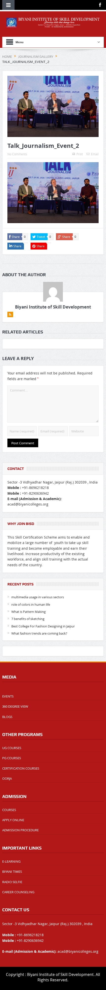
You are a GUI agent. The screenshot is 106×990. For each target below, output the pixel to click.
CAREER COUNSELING (18, 892)
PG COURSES (11, 758)
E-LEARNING (11, 861)
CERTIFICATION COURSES (20, 768)
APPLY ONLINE (13, 820)
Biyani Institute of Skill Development (53, 307)
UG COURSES (11, 748)
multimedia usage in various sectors (37, 597)
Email (95, 154)
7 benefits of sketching (27, 619)
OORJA (7, 778)
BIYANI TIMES (12, 871)
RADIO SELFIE (12, 882)
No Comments (17, 154)
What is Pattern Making (28, 611)
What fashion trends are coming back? (39, 633)
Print (79, 154)
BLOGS (7, 717)
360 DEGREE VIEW (15, 706)
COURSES (9, 810)
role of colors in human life (30, 604)
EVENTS (8, 696)
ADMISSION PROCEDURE (20, 830)
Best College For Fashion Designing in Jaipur (43, 626)
